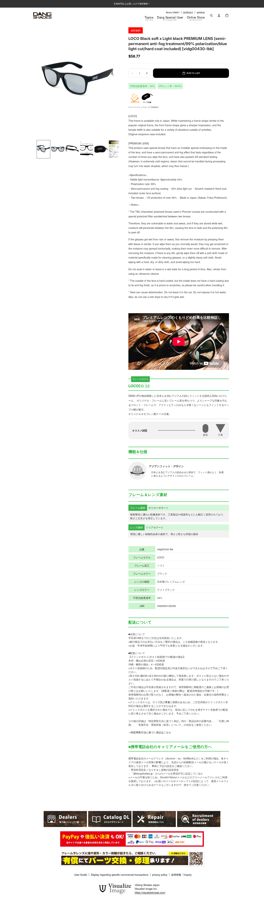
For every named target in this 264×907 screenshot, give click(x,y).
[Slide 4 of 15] (86, 149)
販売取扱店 (188, 12)
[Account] (219, 15)
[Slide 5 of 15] (100, 149)
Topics (149, 18)
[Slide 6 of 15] (115, 149)
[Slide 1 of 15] (43, 149)
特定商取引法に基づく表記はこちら (151, 732)
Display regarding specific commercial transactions (119, 874)
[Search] (211, 15)
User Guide (80, 874)
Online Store (196, 18)
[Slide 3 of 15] (72, 149)
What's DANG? (172, 12)
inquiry (188, 874)
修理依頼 (201, 12)
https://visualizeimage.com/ (150, 892)
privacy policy (159, 874)
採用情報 (176, 874)
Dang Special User (170, 18)
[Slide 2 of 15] (57, 149)
